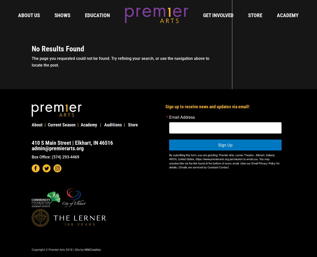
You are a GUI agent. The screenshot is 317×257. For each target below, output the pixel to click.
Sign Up (225, 145)
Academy (287, 16)
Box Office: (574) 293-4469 (55, 157)
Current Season (62, 124)
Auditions (113, 124)
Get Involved (218, 16)
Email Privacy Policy (263, 163)
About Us (29, 16)
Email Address (182, 117)
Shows (62, 16)
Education (97, 16)
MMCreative (92, 250)
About (37, 124)
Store (255, 16)
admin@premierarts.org (58, 148)
